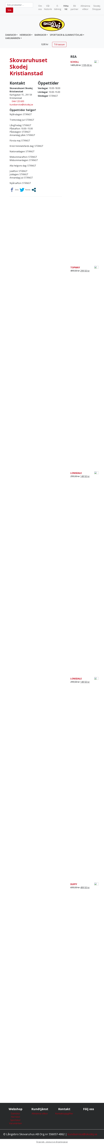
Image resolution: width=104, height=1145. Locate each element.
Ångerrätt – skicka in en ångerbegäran (52, 1142)
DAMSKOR (10, 34)
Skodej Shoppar (96, 7)
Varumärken (12, 38)
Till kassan (59, 44)
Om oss (40, 7)
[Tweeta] (25, 189)
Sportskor (15, 1120)
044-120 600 (18, 101)
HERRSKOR (25, 34)
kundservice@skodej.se (21, 104)
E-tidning (57, 7)
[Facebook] (88, 1116)
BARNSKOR (40, 34)
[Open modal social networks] (33, 189)
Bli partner (74, 7)
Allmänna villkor (85, 7)
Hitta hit (65, 7)
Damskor (15, 1113)
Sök (9, 10)
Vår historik (48, 7)
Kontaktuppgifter (64, 1113)
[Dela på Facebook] (14, 189)
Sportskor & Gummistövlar (66, 34)
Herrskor (15, 1116)
